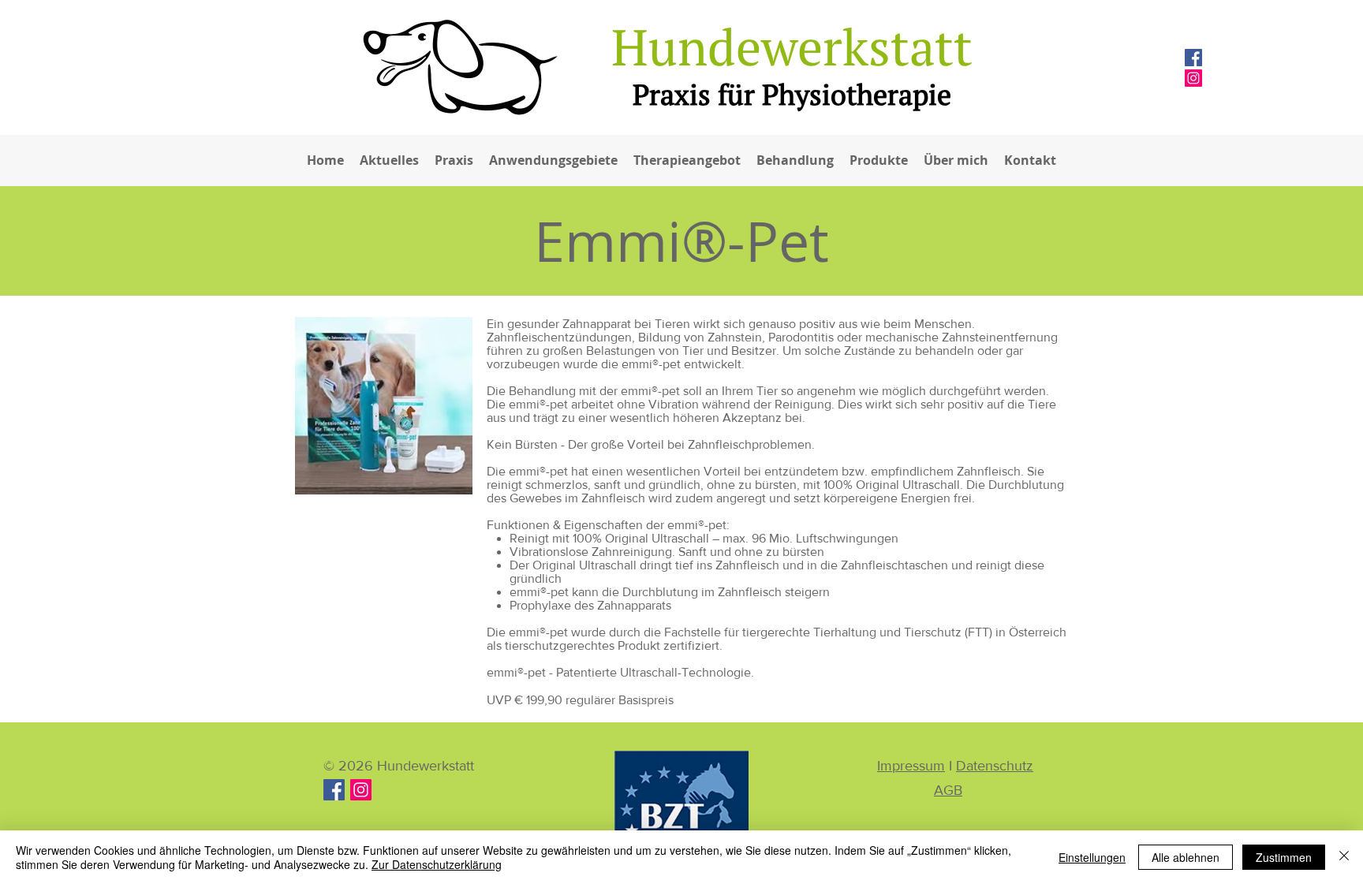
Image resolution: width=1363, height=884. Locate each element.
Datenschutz (994, 766)
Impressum (911, 766)
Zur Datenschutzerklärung (437, 864)
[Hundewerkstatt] (361, 789)
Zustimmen (1284, 857)
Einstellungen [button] (1092, 857)
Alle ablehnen (1185, 857)
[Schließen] (1344, 857)
